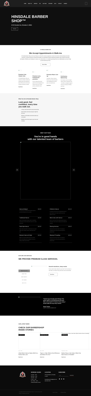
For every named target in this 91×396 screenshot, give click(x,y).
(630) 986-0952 (48, 380)
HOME (25, 3)
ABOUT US (30, 3)
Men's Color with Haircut (56, 217)
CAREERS (65, 3)
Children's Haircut (54, 209)
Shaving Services (54, 226)
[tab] (24, 271)
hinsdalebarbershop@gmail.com (51, 379)
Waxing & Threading (55, 235)
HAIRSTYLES (21, 334)
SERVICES (35, 3)
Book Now (14, 28)
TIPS (47, 334)
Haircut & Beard (23, 209)
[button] (86, 3)
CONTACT (60, 3)
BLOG (55, 3)
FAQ (40, 3)
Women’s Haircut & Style (25, 235)
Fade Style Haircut (24, 226)
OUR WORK (50, 3)
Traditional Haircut (24, 217)
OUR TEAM (44, 3)
